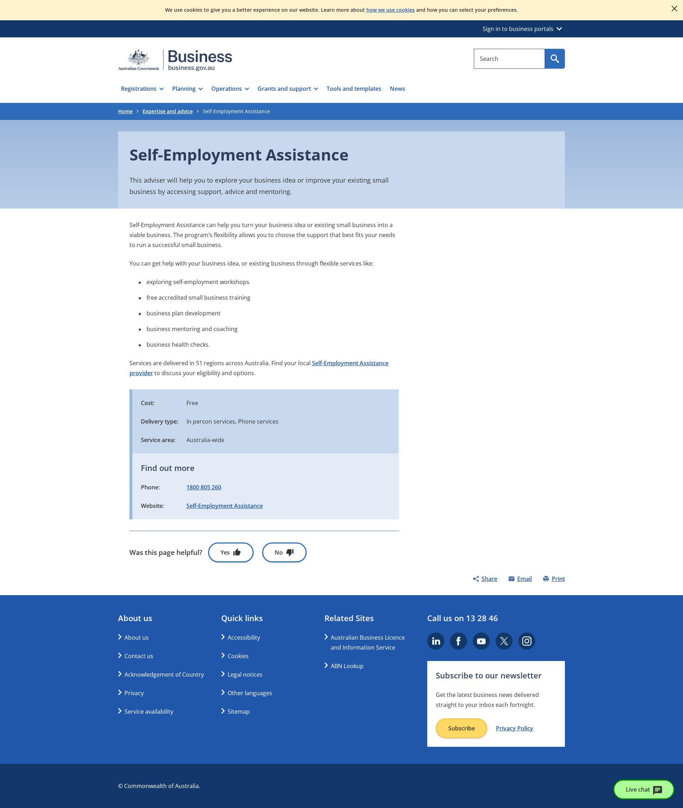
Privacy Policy (514, 728)
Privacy (134, 693)
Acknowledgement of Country (164, 674)
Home (125, 111)
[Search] (555, 59)
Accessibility (244, 637)
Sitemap (239, 711)
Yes (225, 552)
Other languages (250, 693)
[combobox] (509, 59)
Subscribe (461, 728)
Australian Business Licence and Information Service (368, 642)
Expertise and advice (168, 111)
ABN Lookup (347, 666)
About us (137, 637)
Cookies (238, 656)
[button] (142, 88)
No (279, 552)
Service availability (149, 711)
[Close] (674, 8)
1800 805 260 (203, 487)
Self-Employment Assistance (224, 506)
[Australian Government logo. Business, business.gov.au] (175, 60)
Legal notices (245, 674)
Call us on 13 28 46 (462, 618)
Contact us (139, 656)
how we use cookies (390, 9)
